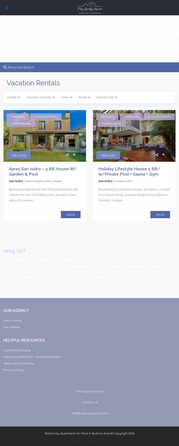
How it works (12, 320)
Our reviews (11, 327)
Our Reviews (98, 439)
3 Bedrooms (17, 116)
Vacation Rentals (21, 123)
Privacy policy (13, 370)
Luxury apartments (46, 116)
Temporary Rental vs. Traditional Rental (31, 357)
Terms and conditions (18, 363)
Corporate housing (17, 350)
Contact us (90, 402)
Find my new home (89, 391)
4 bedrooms (131, 116)
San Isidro (16, 181)
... (35, 200)
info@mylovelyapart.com (89, 413)
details (70, 214)
